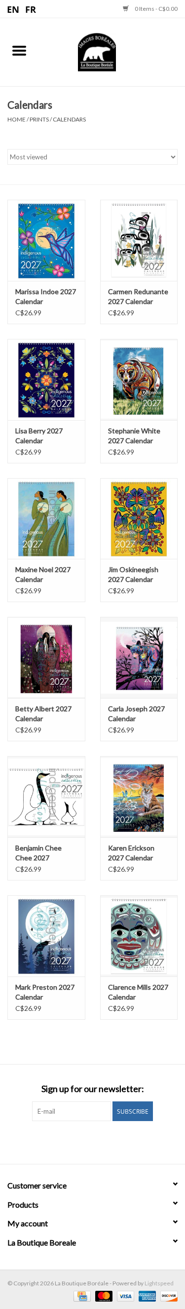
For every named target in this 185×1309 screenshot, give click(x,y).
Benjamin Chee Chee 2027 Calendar (38, 853)
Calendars (69, 119)
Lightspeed (159, 1283)
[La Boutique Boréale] (112, 51)
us (13, 9)
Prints (39, 119)
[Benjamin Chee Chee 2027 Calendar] (46, 796)
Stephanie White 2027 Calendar (134, 435)
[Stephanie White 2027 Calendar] (139, 379)
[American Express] (146, 1295)
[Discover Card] (167, 1295)
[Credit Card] (80, 1295)
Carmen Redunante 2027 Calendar (138, 296)
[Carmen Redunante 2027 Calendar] (139, 240)
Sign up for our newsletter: (92, 1089)
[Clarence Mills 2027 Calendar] (139, 935)
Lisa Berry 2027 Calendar (39, 435)
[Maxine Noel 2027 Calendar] (46, 518)
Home (16, 119)
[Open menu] (19, 50)
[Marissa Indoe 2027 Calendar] (46, 240)
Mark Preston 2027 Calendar (44, 992)
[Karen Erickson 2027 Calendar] (139, 796)
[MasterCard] (102, 1295)
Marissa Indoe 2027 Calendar (45, 296)
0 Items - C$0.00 (156, 8)
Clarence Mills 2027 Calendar (138, 992)
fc (31, 9)
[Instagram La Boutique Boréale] (101, 1141)
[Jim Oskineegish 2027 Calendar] (139, 518)
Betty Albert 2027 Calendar (43, 713)
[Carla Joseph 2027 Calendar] (139, 657)
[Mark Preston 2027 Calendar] (46, 935)
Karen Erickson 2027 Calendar (131, 853)
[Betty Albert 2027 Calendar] (46, 657)
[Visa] (124, 1295)
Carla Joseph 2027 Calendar (136, 713)
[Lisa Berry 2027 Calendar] (46, 379)
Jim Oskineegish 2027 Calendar (133, 574)
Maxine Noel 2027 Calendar (43, 574)
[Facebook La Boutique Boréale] (84, 1141)
